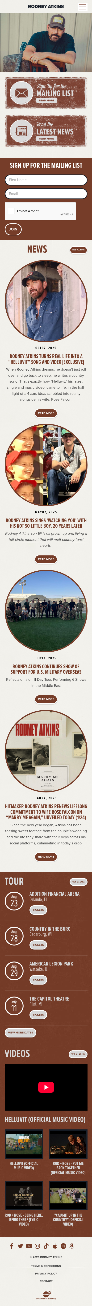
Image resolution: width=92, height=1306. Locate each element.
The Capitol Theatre (49, 999)
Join (13, 229)
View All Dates (78, 881)
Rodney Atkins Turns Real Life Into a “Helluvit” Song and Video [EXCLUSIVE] (46, 359)
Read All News (78, 249)
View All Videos (78, 1054)
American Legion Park (51, 964)
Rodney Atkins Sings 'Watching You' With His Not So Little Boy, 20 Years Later (46, 523)
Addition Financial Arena (54, 894)
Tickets (38, 909)
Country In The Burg (50, 929)
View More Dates (20, 1032)
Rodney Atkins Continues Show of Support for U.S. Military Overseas (46, 669)
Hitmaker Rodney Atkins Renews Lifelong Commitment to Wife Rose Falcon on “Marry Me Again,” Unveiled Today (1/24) (46, 812)
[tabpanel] (46, 42)
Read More (46, 413)
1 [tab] (46, 65)
